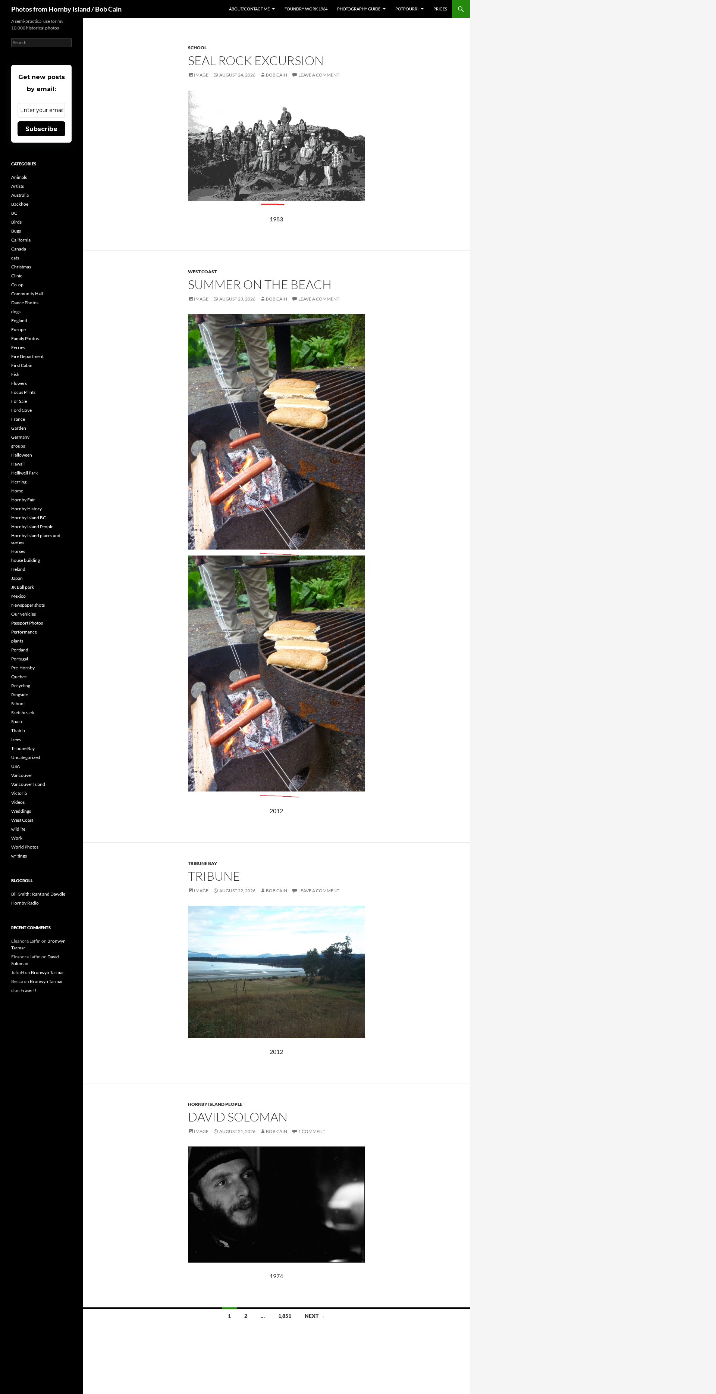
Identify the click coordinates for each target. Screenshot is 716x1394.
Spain (16, 721)
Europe (18, 329)
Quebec (19, 676)
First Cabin (21, 365)
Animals (19, 177)
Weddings (21, 811)
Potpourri (406, 8)
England (19, 320)
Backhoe (19, 204)
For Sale (19, 401)
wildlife (18, 829)
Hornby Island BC (28, 517)
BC (14, 213)
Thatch (18, 730)
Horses (18, 551)
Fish (15, 374)
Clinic (16, 276)
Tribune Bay (202, 863)
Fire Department (27, 356)
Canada (18, 249)
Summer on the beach (260, 284)
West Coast (202, 271)
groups (18, 446)
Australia (20, 195)
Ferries (18, 347)
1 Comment (311, 1131)
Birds (16, 222)
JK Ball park (22, 587)
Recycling (20, 685)
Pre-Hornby (23, 667)
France (18, 419)
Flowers (19, 383)
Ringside (19, 694)
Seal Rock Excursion (256, 60)
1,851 (284, 1316)
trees (16, 739)
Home (17, 491)
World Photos (24, 847)
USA (15, 766)
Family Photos (25, 338)
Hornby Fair (23, 499)
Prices (440, 8)
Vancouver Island (28, 784)
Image (201, 75)
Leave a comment (318, 75)
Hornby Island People (215, 1104)
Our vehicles (23, 614)
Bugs (16, 231)
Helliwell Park (24, 473)
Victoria (19, 793)
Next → (315, 1316)
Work (16, 838)
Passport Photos (27, 623)
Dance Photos (24, 302)
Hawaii (18, 464)
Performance (24, 632)
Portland (19, 650)
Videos (18, 802)
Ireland (18, 569)
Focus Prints (23, 392)
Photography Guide (358, 8)
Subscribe (41, 129)
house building (25, 560)
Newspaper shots (28, 605)
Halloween (21, 455)
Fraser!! (28, 990)
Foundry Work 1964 (306, 8)
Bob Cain (276, 75)
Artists (17, 186)
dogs (16, 311)
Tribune (214, 876)
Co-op (17, 284)
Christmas (21, 267)
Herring (18, 482)
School (197, 47)
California (21, 240)
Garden (18, 428)
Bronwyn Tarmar (47, 972)
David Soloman (238, 1116)
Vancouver (21, 775)
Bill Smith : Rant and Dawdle (38, 894)
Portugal (19, 659)
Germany (20, 437)
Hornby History (26, 508)
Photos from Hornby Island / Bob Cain (66, 9)
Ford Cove (21, 410)
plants (17, 641)
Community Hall (27, 293)
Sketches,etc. (24, 712)
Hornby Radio (25, 903)
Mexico (18, 596)
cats (15, 258)
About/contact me (249, 8)
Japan (17, 578)
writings (19, 856)
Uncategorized (25, 757)
